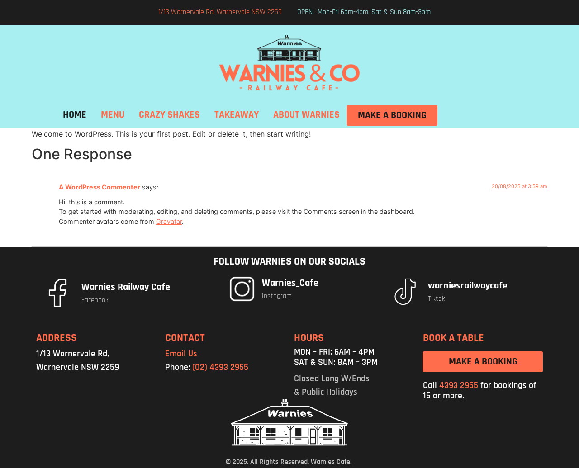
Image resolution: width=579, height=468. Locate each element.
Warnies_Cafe (290, 283)
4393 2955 (458, 385)
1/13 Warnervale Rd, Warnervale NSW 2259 (220, 12)
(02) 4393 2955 (220, 367)
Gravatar (169, 221)
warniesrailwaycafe (468, 285)
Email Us (181, 353)
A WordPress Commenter (99, 187)
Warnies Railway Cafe (125, 287)
